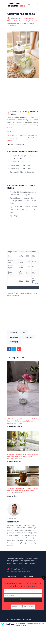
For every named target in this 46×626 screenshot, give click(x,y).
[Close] (44, 578)
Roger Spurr (13, 521)
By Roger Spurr (16, 18)
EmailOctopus (29, 606)
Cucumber (13, 332)
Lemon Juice (14, 337)
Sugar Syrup (14, 342)
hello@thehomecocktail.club (20, 571)
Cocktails (22, 21)
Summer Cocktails (20, 23)
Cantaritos (12, 496)
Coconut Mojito (14, 461)
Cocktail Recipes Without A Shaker (20, 419)
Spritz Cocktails (22, 421)
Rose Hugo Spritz (15, 426)
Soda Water (28, 337)
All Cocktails (11, 577)
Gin (24, 332)
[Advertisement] (23, 94)
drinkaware (31, 563)
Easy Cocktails (30, 21)
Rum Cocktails (21, 456)
